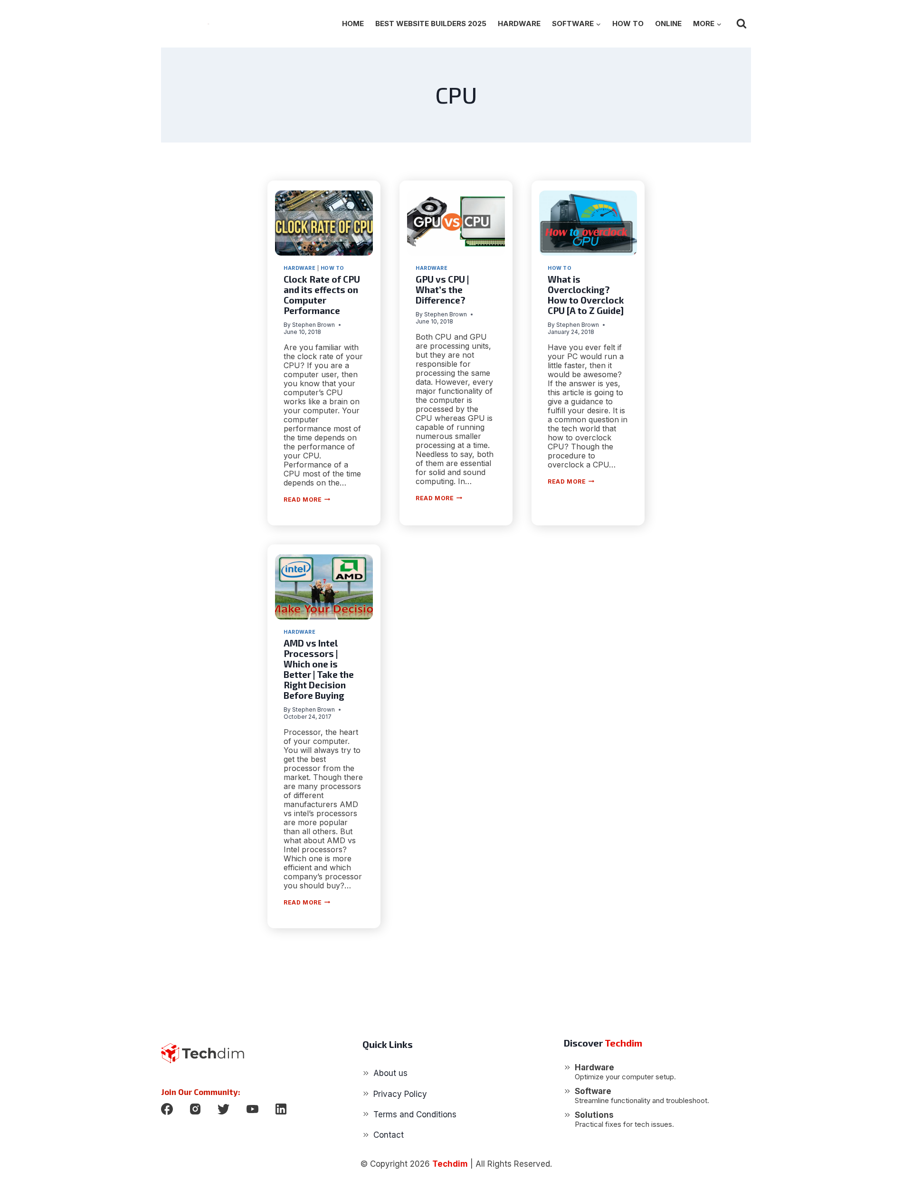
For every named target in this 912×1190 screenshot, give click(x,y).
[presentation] (324, 223)
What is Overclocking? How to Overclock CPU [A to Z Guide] (586, 295)
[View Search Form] (741, 23)
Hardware (519, 23)
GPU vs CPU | (442, 289)
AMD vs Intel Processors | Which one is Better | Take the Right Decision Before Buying (319, 669)
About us (390, 1073)
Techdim (450, 1164)
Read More (307, 499)
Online (668, 23)
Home (353, 23)
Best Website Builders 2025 (430, 23)
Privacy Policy (400, 1094)
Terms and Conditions (414, 1114)
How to (628, 23)
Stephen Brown (313, 324)
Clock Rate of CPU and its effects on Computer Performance (322, 295)
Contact (388, 1135)
